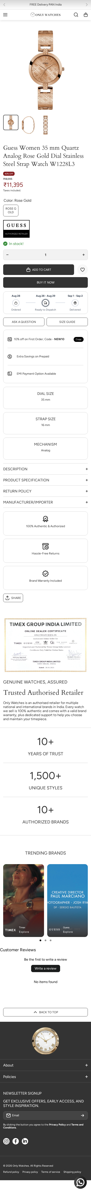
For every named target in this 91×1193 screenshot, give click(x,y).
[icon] (72, 871)
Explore (24, 931)
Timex (22, 927)
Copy (78, 339)
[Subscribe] (82, 1115)
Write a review (46, 968)
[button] (5, 5)
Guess (66, 927)
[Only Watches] (45, 15)
